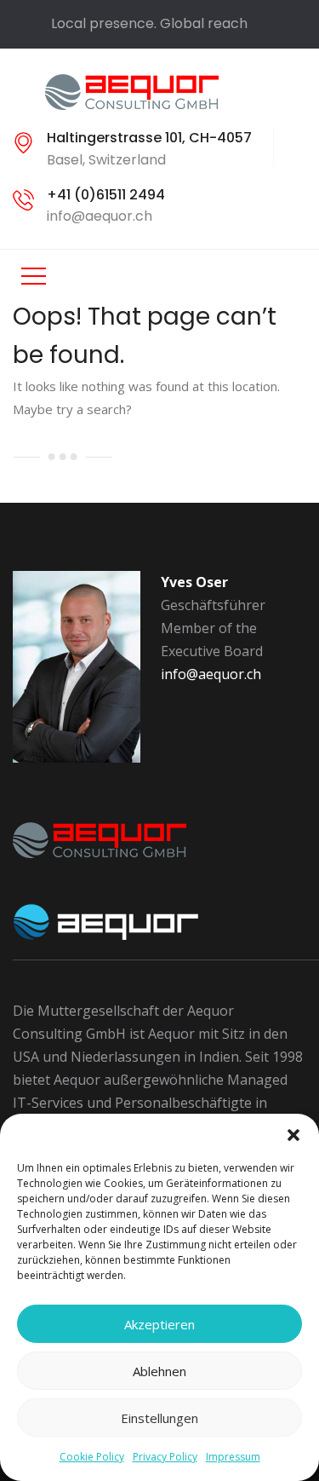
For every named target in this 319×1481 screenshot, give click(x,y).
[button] (293, 1135)
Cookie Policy (92, 1456)
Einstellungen (159, 1417)
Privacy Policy (165, 1456)
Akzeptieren (159, 1324)
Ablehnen (159, 1371)
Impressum (233, 1456)
